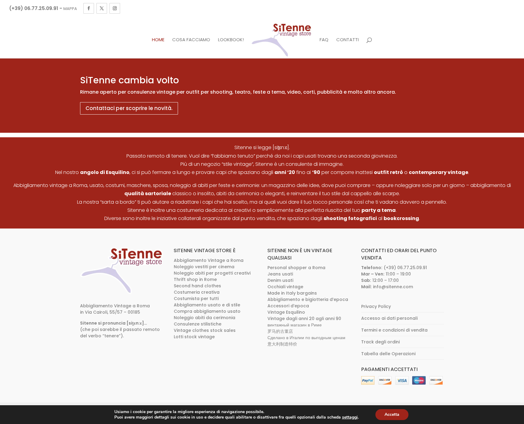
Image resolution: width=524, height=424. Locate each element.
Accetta (392, 414)
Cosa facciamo (191, 40)
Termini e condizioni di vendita (394, 330)
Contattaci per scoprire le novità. (129, 108)
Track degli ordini (380, 342)
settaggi (350, 417)
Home (158, 40)
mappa (70, 9)
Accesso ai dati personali (389, 318)
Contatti (347, 40)
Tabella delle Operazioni (388, 354)
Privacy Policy (376, 306)
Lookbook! (231, 40)
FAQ (324, 40)
